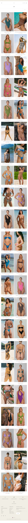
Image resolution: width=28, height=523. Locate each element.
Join (18, 513)
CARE (1, 509)
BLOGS (10, 510)
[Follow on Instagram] (3, 515)
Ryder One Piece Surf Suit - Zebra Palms (20, 54)
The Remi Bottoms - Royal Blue (7, 251)
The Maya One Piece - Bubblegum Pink (20, 295)
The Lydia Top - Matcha (7, 54)
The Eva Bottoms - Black (20, 470)
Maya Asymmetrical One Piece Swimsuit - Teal (7, 273)
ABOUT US (10, 509)
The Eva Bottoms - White (20, 492)
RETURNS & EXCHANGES (4, 508)
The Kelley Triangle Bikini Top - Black (7, 141)
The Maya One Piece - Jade (7, 32)
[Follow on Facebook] (1, 515)
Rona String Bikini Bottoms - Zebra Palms (7, 207)
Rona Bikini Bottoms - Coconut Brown (7, 295)
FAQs (1, 510)
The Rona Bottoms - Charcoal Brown (20, 361)
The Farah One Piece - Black (20, 339)
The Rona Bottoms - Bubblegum (20, 251)
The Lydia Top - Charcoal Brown (20, 273)
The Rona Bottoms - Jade (7, 470)
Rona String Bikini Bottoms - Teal (8, 339)
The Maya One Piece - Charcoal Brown (20, 317)
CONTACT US (11, 508)
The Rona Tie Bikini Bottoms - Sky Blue (7, 492)
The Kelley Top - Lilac (20, 207)
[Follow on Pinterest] (5, 515)
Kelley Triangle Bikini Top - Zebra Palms (7, 317)
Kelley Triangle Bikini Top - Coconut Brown (20, 229)
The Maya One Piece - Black (7, 229)
